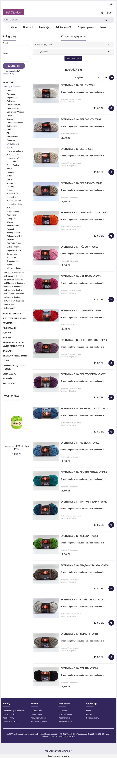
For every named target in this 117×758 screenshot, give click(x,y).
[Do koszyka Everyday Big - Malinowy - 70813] (111, 299)
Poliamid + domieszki (15, 290)
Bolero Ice (11, 101)
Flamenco (11, 147)
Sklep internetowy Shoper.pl (58, 756)
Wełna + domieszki (14, 297)
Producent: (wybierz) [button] (43, 44)
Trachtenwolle (12, 261)
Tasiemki (8, 351)
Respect (10, 229)
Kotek (9, 176)
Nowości (8, 378)
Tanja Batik (11, 257)
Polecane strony (92, 718)
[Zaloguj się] (111, 4)
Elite (9, 133)
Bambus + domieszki (15, 272)
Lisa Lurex (11, 183)
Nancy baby (12, 215)
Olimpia (10, 222)
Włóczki (8, 82)
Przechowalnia (64, 718)
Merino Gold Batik (14, 204)
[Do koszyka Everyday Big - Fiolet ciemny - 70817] (111, 397)
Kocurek (10, 172)
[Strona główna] (13, 12)
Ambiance (11, 94)
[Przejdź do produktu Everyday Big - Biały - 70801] (46, 93)
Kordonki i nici (12, 313)
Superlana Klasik (14, 250)
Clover (9, 115)
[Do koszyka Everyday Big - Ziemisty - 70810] (111, 657)
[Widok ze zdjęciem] (105, 77)
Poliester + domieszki (15, 294)
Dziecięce (10, 304)
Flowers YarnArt (13, 158)
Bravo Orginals (13, 108)
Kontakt (89, 714)
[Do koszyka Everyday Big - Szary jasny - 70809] (111, 623)
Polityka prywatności (39, 718)
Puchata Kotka (13, 225)
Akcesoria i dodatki (15, 318)
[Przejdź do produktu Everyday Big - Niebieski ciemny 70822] (46, 413)
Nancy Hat (11, 218)
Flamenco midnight (15, 151)
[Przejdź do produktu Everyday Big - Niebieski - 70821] (46, 451)
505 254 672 (70, 737)
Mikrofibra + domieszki (15, 283)
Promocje (9, 383)
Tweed (9, 265)
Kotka (9, 179)
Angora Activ (12, 98)
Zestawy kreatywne (15, 355)
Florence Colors (13, 154)
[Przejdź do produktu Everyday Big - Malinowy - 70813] (46, 284)
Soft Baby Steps (14, 243)
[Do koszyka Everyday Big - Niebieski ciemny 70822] (111, 431)
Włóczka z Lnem (14, 268)
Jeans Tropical (13, 165)
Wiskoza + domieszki (15, 301)
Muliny (7, 337)
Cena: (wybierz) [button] (41, 52)
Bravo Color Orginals (15, 112)
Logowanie (62, 711)
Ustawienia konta (65, 721)
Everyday (11, 140)
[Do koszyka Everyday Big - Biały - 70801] (111, 108)
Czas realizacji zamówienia (13, 711)
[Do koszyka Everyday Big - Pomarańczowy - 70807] (111, 236)
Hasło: (5, 54)
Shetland (10, 240)
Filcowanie (9, 328)
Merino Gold (12, 197)
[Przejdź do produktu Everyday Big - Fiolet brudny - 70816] (46, 348)
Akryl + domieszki (13, 86)
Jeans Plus (11, 162)
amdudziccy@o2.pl (49, 737)
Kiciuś (9, 169)
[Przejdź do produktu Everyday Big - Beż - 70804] (46, 157)
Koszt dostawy (8, 718)
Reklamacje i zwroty (10, 721)
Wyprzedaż (9, 374)
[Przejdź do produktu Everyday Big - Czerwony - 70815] (46, 315)
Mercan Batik (12, 194)
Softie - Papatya (13, 247)
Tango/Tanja (12, 254)
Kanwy (7, 333)
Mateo (9, 190)
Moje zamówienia (65, 714)
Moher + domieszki (14, 287)
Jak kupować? (36, 711)
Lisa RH (10, 186)
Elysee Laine (12, 137)
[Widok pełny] (111, 77)
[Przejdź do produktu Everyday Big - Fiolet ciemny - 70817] (46, 382)
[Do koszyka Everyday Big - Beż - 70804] (111, 172)
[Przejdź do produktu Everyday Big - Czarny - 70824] (46, 676)
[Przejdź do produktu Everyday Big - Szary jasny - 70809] (46, 608)
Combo (10, 119)
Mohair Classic (13, 211)
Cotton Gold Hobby (15, 122)
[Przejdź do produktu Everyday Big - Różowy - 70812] (46, 255)
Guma (6, 360)
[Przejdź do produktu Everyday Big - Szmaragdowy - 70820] (46, 480)
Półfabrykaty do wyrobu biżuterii (13, 344)
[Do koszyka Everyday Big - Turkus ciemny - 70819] (111, 525)
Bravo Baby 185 (13, 105)
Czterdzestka (12, 126)
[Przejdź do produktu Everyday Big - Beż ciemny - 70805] (46, 191)
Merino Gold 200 (14, 201)
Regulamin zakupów (39, 721)
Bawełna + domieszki (15, 276)
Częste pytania (36, 714)
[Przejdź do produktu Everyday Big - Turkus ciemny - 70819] (46, 510)
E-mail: (6, 43)
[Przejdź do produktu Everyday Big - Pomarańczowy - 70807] (46, 221)
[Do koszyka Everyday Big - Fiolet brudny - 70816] (111, 363)
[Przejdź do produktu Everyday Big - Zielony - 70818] (46, 544)
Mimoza (10, 208)
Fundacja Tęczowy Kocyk (14, 367)
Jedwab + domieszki (14, 279)
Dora (9, 130)
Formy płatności (9, 714)
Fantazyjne (10, 308)
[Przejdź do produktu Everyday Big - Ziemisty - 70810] (46, 642)
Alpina (9, 91)
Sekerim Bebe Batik (15, 236)
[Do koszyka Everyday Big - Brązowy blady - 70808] (111, 588)
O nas (88, 711)
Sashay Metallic (13, 233)
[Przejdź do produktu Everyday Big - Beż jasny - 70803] (46, 128)
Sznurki (7, 323)
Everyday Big (13, 144)
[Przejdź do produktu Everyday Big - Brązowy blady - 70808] (46, 574)
